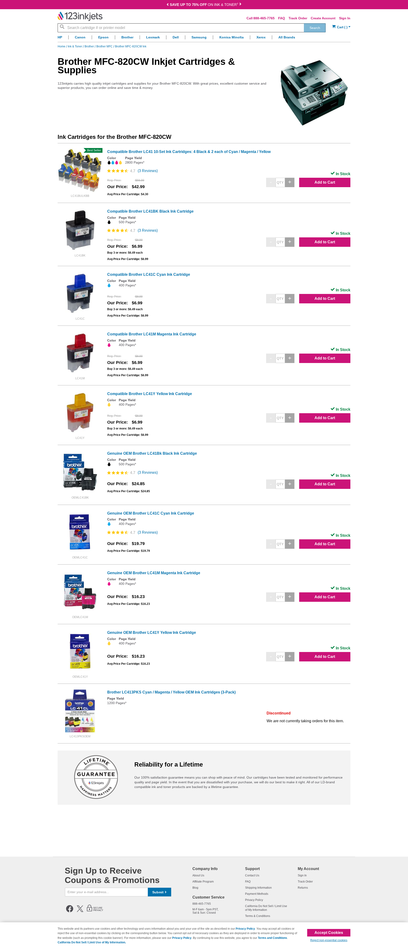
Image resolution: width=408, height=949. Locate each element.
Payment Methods (256, 893)
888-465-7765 (264, 18)
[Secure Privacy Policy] (95, 911)
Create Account (323, 18)
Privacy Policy (254, 900)
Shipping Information (258, 887)
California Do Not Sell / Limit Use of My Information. (92, 942)
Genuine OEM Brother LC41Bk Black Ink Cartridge (152, 453)
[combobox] (192, 27)
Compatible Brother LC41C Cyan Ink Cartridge (148, 274)
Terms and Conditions (272, 938)
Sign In (344, 18)
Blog (195, 887)
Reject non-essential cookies (328, 940)
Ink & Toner (75, 46)
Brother (90, 46)
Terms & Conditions (257, 916)
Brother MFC (104, 46)
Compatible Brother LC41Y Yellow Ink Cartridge (149, 394)
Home (62, 46)
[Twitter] (80, 911)
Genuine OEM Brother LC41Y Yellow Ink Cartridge (151, 633)
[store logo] (80, 16)
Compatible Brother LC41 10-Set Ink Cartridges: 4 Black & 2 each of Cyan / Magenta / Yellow (189, 152)
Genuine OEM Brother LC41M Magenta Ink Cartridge (153, 573)
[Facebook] (69, 911)
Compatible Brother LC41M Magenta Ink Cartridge (151, 334)
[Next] (240, 5)
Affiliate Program (203, 881)
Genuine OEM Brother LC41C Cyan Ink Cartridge (150, 513)
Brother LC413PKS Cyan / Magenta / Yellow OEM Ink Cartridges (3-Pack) (171, 692)
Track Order (298, 18)
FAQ (281, 18)
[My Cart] (341, 27)
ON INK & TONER (204, 5)
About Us (198, 875)
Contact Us (252, 875)
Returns (303, 887)
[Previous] (167, 5)
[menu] (204, 38)
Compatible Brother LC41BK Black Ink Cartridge (150, 211)
